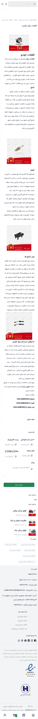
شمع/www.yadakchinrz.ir (25, 399)
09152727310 (32, 574)
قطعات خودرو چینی (21, 625)
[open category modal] (23, 715)
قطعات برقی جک (15, 550)
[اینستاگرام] (32, 640)
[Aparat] (22, 640)
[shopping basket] (14, 716)
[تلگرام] (25, 640)
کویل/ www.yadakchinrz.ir (25, 403)
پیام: (32, 462)
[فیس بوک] (35, 640)
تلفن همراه (30, 451)
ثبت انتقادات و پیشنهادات (19, 629)
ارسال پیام (19, 485)
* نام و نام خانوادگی (27, 440)
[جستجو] (35, 4)
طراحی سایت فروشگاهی (14, 706)
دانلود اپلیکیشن (22, 617)
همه (35, 500)
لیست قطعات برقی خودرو (27, 562)
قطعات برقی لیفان (10, 545)
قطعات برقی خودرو (29, 556)
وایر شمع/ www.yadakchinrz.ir (23, 407)
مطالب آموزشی (22, 621)
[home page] (33, 716)
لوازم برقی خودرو (30, 550)
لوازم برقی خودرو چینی (28, 545)
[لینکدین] (28, 640)
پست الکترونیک (12, 440)
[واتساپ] (19, 640)
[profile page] (4, 716)
